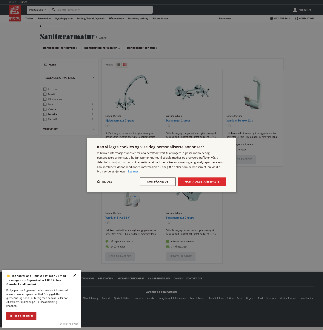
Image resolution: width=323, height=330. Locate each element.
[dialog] (161, 165)
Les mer (133, 171)
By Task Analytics (69, 323)
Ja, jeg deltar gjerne (21, 315)
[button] (104, 182)
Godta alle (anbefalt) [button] (202, 181)
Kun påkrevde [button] (157, 181)
